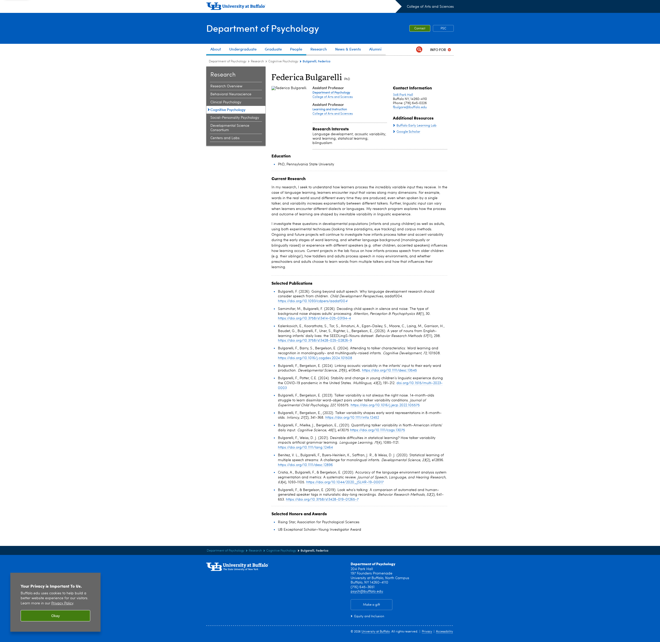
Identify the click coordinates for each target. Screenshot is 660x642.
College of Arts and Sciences (430, 7)
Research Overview (226, 86)
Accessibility (444, 631)
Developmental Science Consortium (229, 128)
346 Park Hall (403, 95)
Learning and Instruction (329, 109)
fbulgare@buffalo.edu (410, 107)
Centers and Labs (225, 138)
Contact (419, 28)
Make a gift (371, 604)
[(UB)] (304, 7)
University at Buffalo (375, 631)
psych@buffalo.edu (367, 591)
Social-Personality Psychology (234, 118)
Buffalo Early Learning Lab (416, 125)
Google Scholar (408, 131)
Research (257, 61)
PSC (443, 28)
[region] (55, 602)
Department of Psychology (262, 28)
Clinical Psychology (225, 102)
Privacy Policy (62, 603)
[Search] (419, 49)
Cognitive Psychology (283, 61)
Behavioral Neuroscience (230, 94)
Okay (55, 616)
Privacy (427, 631)
